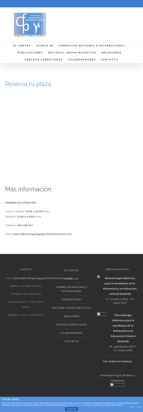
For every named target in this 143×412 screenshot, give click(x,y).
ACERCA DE (71, 278)
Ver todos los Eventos (117, 361)
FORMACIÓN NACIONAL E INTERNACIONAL (71, 289)
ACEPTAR (71, 409)
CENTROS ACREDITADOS (71, 324)
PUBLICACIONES (71, 299)
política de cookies (74, 405)
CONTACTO (71, 341)
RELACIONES (71, 316)
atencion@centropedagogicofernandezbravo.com (42, 278)
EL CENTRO (71, 270)
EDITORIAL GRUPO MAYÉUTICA (71, 307)
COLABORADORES (71, 333)
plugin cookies (135, 407)
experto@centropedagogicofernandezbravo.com (42, 234)
